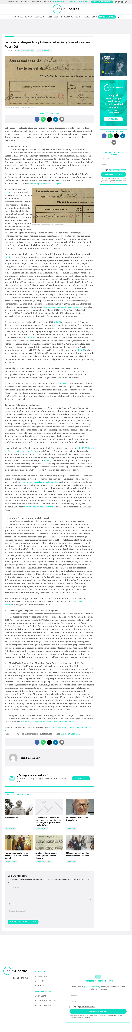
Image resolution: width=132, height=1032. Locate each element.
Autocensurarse (11, 818)
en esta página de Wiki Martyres (46, 183)
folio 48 (47, 460)
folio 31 (31, 337)
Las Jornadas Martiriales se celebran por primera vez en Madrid (16, 855)
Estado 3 (8, 192)
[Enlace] (66, 9)
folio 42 (81, 350)
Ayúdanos (40, 981)
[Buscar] (118, 16)
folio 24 (57, 322)
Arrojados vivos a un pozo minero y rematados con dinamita (46, 855)
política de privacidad (118, 170)
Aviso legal (40, 996)
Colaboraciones (45, 51)
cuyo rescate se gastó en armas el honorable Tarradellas (48, 722)
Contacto (40, 986)
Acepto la (114, 170)
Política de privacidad (46, 1001)
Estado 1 (8, 257)
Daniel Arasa (10, 829)
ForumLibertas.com (26, 51)
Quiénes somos (42, 976)
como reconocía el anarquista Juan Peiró (41, 482)
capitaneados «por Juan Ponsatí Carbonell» (63, 307)
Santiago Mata (42, 829)
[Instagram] (125, 1)
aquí (118, 180)
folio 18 (80, 448)
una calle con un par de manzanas (39, 507)
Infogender (72, 829)
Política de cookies (44, 1005)
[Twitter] (119, 1)
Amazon (65, 734)
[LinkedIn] (122, 1)
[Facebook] (115, 1)
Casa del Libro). (77, 734)
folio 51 (63, 383)
